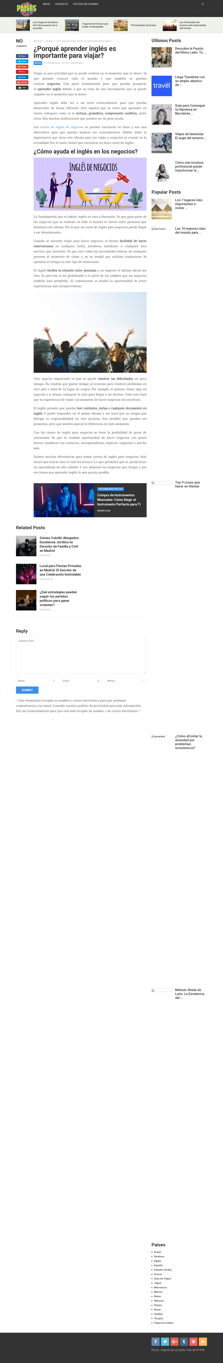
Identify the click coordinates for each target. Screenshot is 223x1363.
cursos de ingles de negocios (61, 127)
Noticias (159, 1300)
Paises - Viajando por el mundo (168, 1350)
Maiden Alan (103, 511)
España (158, 1265)
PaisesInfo (45, 555)
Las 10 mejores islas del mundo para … (190, 230)
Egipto (157, 1260)
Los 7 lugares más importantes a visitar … (188, 204)
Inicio (46, 4)
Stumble (23, 82)
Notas (49, 41)
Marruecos (160, 1287)
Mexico (158, 1291)
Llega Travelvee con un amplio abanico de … (190, 81)
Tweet (23, 61)
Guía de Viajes (162, 1278)
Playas (158, 1305)
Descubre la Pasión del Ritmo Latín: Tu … (190, 50)
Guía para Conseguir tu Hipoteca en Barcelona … (190, 109)
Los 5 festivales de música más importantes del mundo (193, 25)
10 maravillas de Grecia (143, 25)
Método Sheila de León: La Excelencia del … (189, 994)
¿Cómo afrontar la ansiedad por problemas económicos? (188, 742)
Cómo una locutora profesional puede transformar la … (189, 166)
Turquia (158, 1318)
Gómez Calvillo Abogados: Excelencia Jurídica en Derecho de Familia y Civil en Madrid (59, 544)
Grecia (158, 1274)
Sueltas (158, 1314)
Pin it (23, 72)
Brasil (157, 1252)
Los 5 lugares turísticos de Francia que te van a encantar (45, 25)
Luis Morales (53, 63)
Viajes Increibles (164, 1322)
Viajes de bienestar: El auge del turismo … (191, 136)
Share (23, 56)
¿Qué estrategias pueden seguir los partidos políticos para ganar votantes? (58, 598)
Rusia (157, 1309)
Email (23, 87)
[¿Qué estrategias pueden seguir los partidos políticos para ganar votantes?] (26, 600)
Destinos (159, 1256)
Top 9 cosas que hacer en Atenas (187, 484)
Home (39, 41)
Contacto (61, 4)
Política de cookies (85, 4)
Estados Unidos (163, 1269)
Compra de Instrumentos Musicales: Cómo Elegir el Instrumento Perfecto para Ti (119, 499)
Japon (157, 1283)
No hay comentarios (72, 63)
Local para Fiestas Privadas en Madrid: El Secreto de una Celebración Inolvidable (60, 570)
